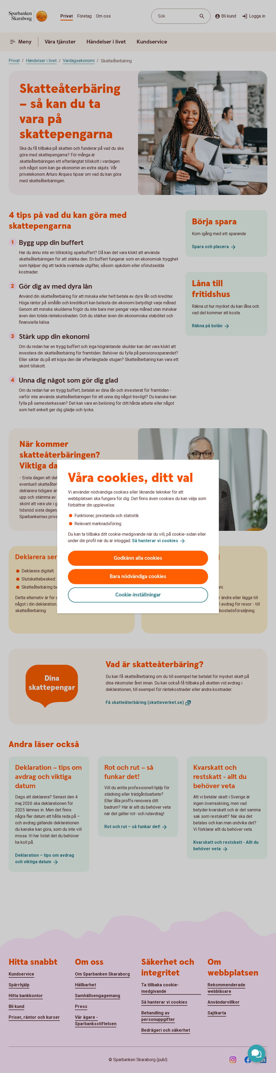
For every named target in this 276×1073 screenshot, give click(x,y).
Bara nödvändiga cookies (138, 576)
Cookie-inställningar (138, 594)
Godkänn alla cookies (138, 558)
